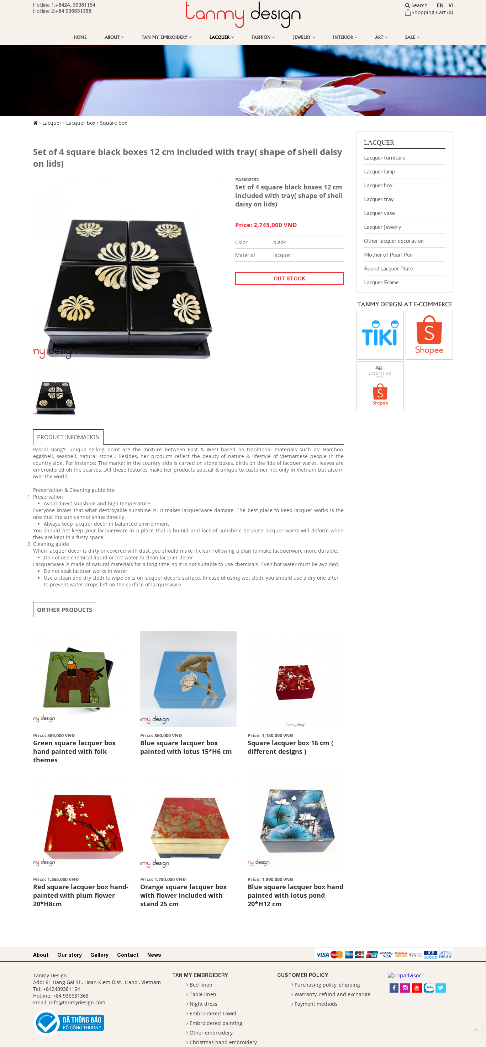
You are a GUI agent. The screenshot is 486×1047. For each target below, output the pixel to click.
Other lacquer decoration (394, 240)
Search (419, 5)
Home (80, 36)
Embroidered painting (216, 1023)
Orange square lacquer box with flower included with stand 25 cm (183, 895)
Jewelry (302, 36)
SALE (411, 36)
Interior (343, 36)
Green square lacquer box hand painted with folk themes (74, 751)
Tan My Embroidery (165, 36)
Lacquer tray (379, 199)
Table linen (203, 994)
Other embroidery (211, 1032)
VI (451, 5)
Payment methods (316, 1003)
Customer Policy (302, 975)
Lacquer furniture (384, 157)
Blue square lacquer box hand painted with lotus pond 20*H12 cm (295, 895)
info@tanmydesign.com (77, 1002)
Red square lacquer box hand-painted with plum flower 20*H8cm (80, 895)
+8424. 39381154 (75, 5)
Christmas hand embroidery (223, 1042)
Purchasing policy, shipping (327, 984)
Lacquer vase (379, 213)
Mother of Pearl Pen (388, 254)
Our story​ (69, 955)
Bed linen (201, 984)
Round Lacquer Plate (388, 268)
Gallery (99, 955)
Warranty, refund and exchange (332, 994)
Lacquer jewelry (382, 227)
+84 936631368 (73, 11)
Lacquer (220, 36)
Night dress (203, 1003)
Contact (128, 955)
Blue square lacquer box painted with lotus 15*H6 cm (186, 747)
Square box (113, 122)
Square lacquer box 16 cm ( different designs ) (290, 747)
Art (380, 36)
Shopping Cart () (432, 12)
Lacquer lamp (379, 171)
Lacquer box (80, 122)
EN (440, 5)
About (113, 36)
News (154, 955)
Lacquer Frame (381, 282)
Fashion (262, 36)
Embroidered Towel (213, 1013)
